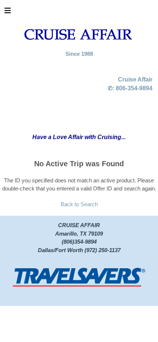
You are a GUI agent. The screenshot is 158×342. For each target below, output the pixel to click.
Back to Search (79, 204)
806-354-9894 (134, 88)
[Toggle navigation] (8, 12)
